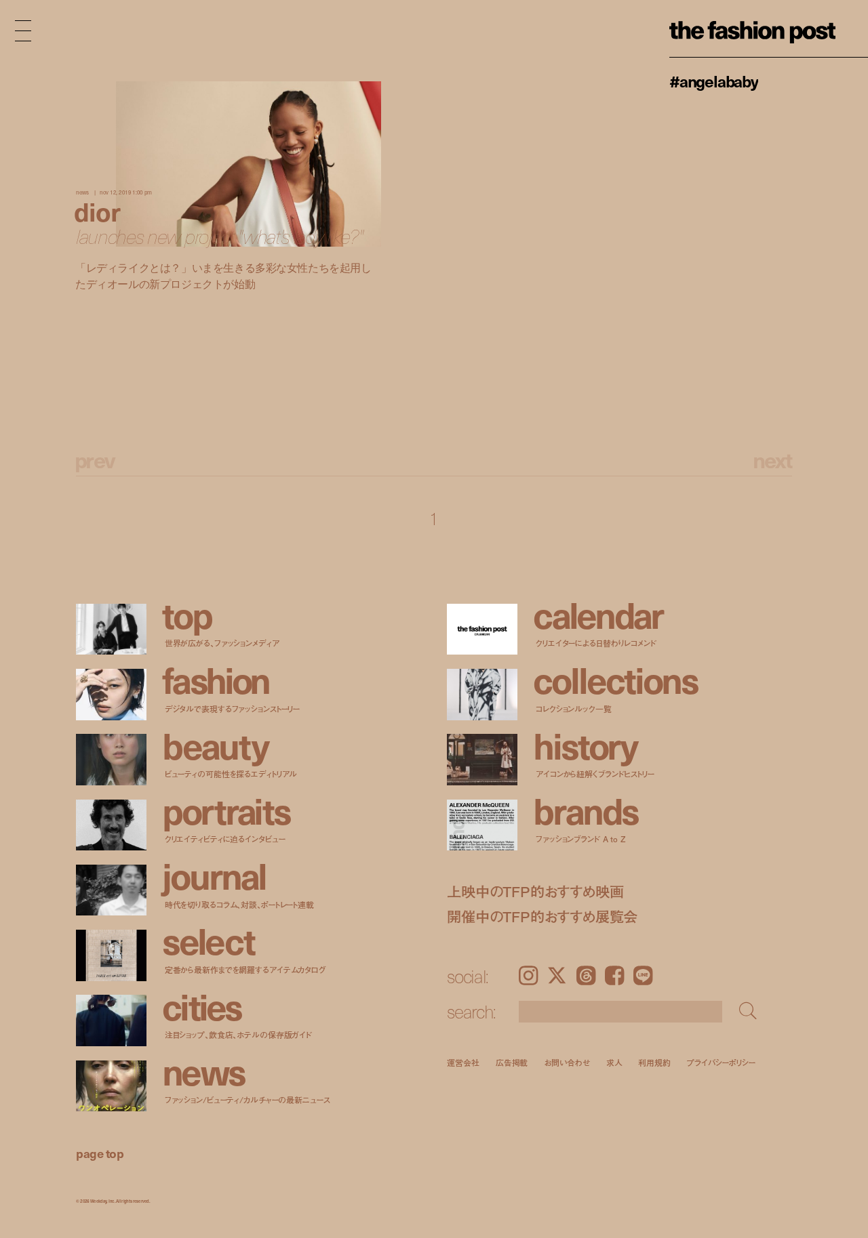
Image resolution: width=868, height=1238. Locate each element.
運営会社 (463, 1062)
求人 (614, 1062)
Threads (585, 975)
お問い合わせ (566, 1062)
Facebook (614, 975)
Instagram (528, 975)
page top (99, 1153)
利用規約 (654, 1062)
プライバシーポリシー (721, 1062)
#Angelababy (713, 80)
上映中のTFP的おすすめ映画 (535, 891)
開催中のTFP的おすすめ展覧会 (542, 916)
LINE (642, 975)
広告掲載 (512, 1062)
